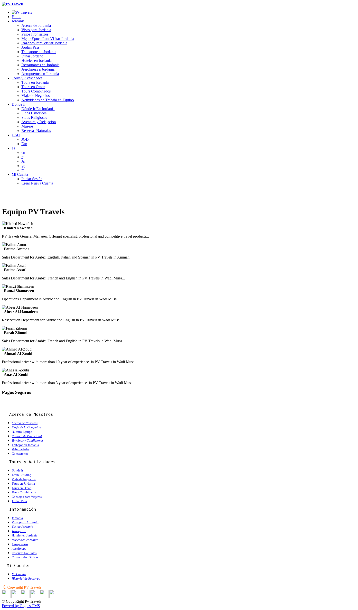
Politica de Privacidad (27, 436)
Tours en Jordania (35, 82)
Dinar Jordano (32, 56)
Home (16, 17)
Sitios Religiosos (34, 117)
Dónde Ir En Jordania (38, 109)
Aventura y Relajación (38, 122)
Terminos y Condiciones (27, 440)
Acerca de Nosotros (25, 423)
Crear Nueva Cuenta (37, 183)
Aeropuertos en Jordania (40, 74)
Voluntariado (20, 449)
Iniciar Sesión (31, 179)
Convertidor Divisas (25, 557)
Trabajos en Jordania (25, 445)
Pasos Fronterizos (34, 34)
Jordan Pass (30, 47)
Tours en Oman (33, 87)
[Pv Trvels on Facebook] (15, 597)
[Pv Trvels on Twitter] (25, 597)
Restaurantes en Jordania (40, 65)
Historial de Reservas (26, 578)
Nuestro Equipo (22, 432)
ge (23, 166)
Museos (27, 126)
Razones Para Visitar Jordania (44, 43)
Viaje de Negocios (35, 95)
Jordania (18, 21)
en (23, 152)
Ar (23, 161)
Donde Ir (19, 104)
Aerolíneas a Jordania (38, 69)
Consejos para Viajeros (27, 497)
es (13, 148)
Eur (24, 144)
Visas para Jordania (36, 30)
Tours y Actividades (27, 78)
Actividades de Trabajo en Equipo (47, 100)
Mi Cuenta (20, 174)
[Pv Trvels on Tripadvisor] (34, 597)
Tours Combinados (36, 91)
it (22, 157)
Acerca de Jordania (36, 25)
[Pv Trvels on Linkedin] (6, 597)
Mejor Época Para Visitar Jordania (47, 39)
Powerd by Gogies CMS (21, 606)
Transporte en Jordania (38, 52)
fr (22, 170)
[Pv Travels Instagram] (44, 597)
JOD (25, 139)
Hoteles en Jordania (36, 60)
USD (16, 135)
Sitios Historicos (34, 113)
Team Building (21, 475)
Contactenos (20, 453)
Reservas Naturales (36, 131)
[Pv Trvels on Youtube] (53, 597)
